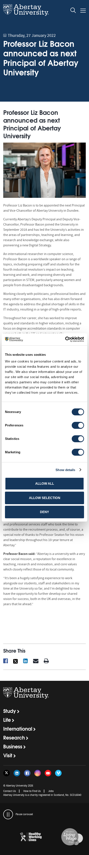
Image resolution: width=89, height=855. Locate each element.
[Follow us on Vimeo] (58, 773)
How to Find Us (32, 791)
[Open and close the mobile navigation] (83, 11)
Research (14, 737)
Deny (44, 512)
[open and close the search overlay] (73, 11)
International (17, 728)
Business (12, 746)
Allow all (44, 483)
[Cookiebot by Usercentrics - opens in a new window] (65, 339)
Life (7, 719)
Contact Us (9, 791)
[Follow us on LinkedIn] (17, 773)
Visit (7, 755)
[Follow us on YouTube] (48, 773)
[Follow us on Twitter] (6, 773)
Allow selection (44, 498)
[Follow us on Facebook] (27, 773)
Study (9, 710)
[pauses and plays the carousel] (8, 814)
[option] (23, 837)
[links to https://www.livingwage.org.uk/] (65, 837)
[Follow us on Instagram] (37, 773)
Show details (65, 470)
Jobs (51, 791)
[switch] (78, 425)
